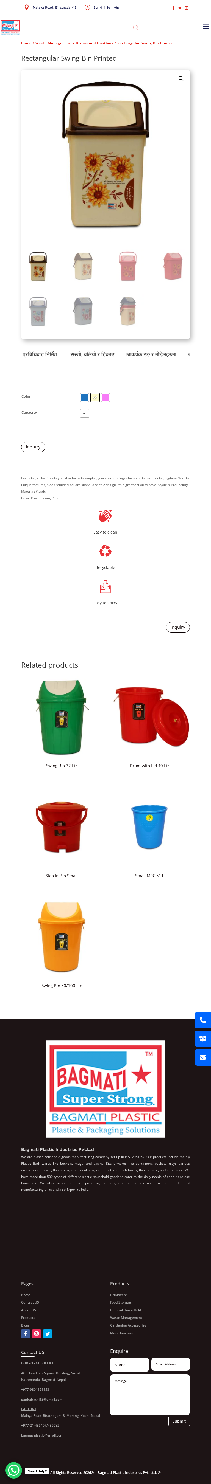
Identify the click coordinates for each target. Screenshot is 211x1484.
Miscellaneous (121, 1333)
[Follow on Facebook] (173, 8)
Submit (179, 1421)
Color (26, 396)
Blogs (25, 1325)
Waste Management (53, 43)
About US (28, 1310)
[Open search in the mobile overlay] (135, 27)
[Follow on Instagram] (186, 8)
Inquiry (33, 447)
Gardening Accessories (128, 1325)
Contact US (30, 1302)
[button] (181, 78)
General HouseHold (125, 1310)
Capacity (29, 412)
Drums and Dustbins (94, 43)
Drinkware (118, 1295)
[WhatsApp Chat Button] (13, 1470)
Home (26, 43)
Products (28, 1317)
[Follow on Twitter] (180, 8)
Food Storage (120, 1302)
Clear (186, 424)
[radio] (84, 397)
